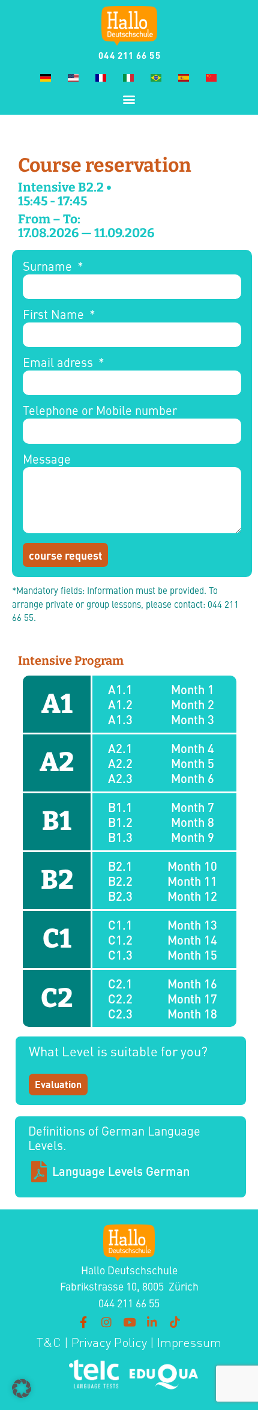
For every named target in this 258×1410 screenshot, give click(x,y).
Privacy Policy (107, 1342)
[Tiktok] (174, 1321)
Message (47, 460)
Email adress (59, 363)
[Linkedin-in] (151, 1321)
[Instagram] (106, 1321)
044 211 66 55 (129, 55)
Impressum (189, 1342)
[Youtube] (129, 1321)
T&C (49, 1342)
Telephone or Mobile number (100, 411)
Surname (49, 267)
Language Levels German (121, 1170)
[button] (129, 99)
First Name (55, 315)
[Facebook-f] (83, 1321)
